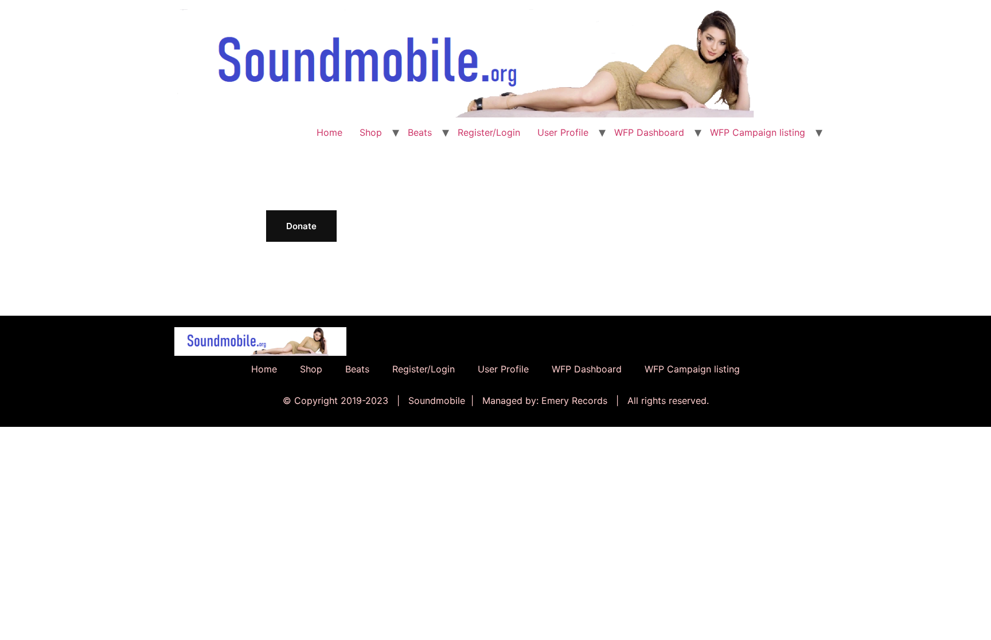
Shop (371, 132)
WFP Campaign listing (757, 132)
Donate (301, 226)
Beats (420, 132)
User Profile (562, 132)
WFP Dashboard (649, 132)
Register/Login (489, 132)
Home (329, 132)
